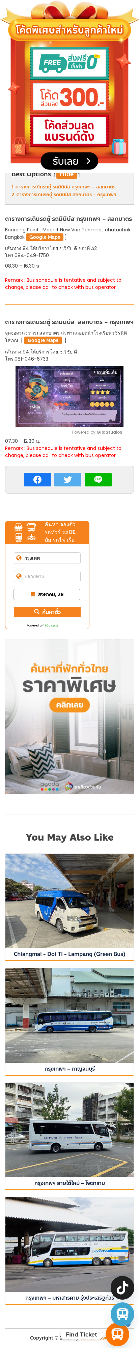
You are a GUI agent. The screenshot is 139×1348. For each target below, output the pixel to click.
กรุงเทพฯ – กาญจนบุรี (70, 1069)
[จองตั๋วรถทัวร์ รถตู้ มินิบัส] (122, 1314)
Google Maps (44, 237)
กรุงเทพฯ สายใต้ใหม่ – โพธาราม (69, 1183)
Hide (67, 174)
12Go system (52, 625)
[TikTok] (122, 1288)
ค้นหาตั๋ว (51, 612)
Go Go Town (94, 1338)
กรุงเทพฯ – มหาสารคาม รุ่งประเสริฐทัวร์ (69, 1298)
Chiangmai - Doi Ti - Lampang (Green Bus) (70, 954)
